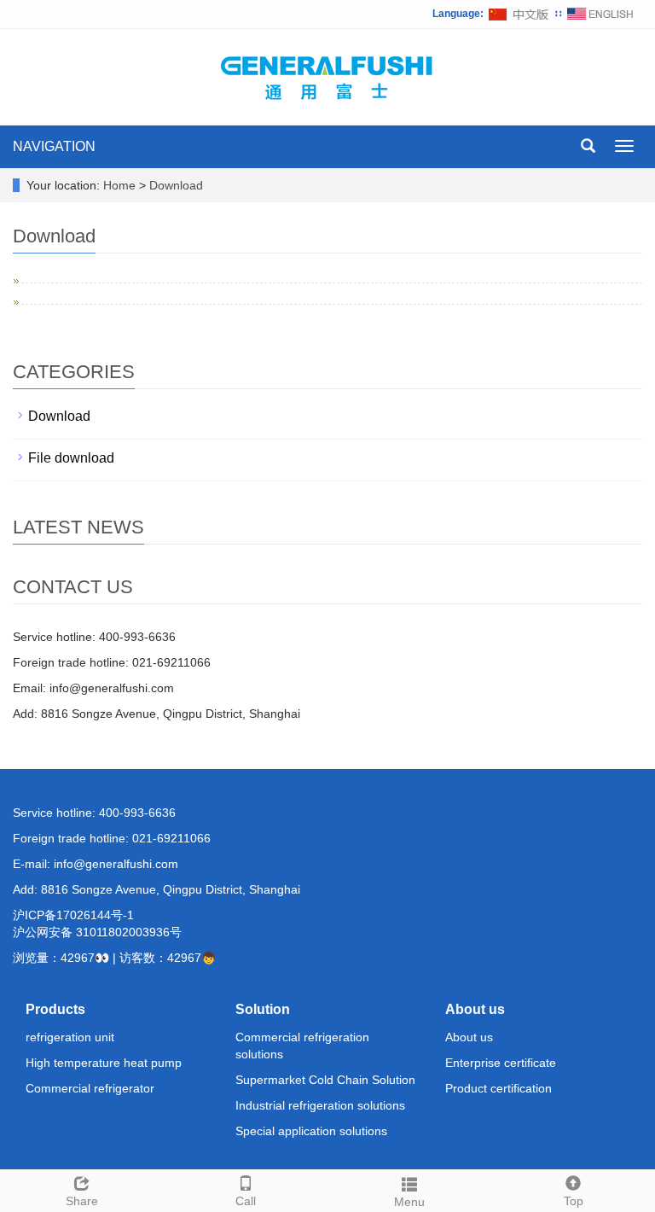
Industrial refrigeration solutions (320, 1105)
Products (55, 1009)
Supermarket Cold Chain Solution (325, 1080)
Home (119, 185)
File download (71, 458)
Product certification (498, 1088)
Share (82, 1201)
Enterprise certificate (500, 1062)
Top (573, 1201)
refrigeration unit (70, 1037)
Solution (262, 1009)
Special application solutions (311, 1131)
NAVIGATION (54, 146)
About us (475, 1009)
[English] (600, 14)
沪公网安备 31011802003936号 (97, 932)
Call (245, 1201)
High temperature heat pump (104, 1062)
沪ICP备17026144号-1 (73, 915)
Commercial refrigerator (90, 1088)
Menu (409, 1202)
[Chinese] (519, 14)
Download (176, 185)
